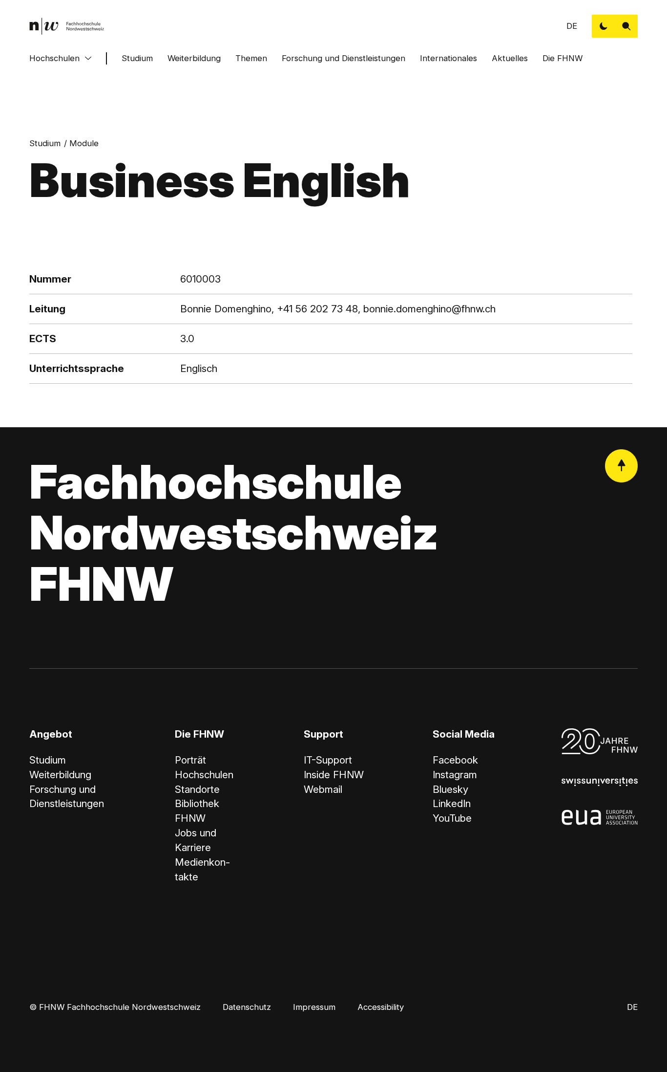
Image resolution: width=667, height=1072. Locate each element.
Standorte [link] (197, 789)
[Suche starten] (626, 26)
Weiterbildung (194, 58)
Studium (137, 58)
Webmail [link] (323, 789)
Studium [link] (45, 143)
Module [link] (84, 143)
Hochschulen (54, 58)
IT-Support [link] (328, 760)
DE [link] (571, 26)
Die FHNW (562, 58)
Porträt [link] (190, 760)
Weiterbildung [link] (60, 774)
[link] (66, 26)
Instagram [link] (455, 774)
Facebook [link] (455, 760)
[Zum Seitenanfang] (621, 465)
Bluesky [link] (450, 789)
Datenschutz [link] (247, 1007)
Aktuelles (510, 58)
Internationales (448, 58)
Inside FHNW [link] (334, 774)
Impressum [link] (314, 1007)
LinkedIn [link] (452, 803)
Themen (251, 58)
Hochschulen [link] (204, 774)
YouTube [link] (452, 818)
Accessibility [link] (380, 1007)
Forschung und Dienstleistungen (343, 58)
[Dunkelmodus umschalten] (603, 26)
